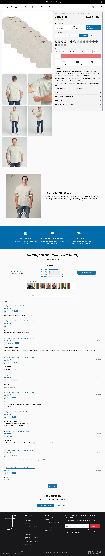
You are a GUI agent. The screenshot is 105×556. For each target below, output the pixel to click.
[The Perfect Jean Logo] (10, 6)
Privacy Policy (92, 531)
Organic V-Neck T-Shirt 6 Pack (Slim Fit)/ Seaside (20, 338)
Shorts (51, 7)
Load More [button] (52, 486)
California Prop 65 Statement (52, 522)
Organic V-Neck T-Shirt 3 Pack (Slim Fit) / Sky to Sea (20, 468)
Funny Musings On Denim (31, 541)
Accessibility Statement (50, 527)
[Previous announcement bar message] (34, 2)
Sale (59, 7)
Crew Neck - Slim (60, 35)
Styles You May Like (45, 506)
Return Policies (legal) (17, 551)
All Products (61, 13)
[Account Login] (97, 7)
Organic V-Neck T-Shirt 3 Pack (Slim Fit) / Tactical (20, 357)
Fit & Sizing (27, 531)
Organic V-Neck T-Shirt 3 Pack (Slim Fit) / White (19, 450)
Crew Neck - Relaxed (72, 35)
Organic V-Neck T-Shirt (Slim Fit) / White (17, 375)
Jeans (34, 7)
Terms (5, 551)
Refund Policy (48, 530)
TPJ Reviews (28, 534)
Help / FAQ (27, 523)
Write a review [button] (86, 273)
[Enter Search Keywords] (93, 7)
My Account (28, 544)
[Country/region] (102, 2)
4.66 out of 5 (22, 272)
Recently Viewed (60, 506)
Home (56, 13)
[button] (101, 7)
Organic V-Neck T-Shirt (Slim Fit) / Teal (17, 306)
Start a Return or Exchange (31, 526)
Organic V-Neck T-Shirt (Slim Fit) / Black (17, 431)
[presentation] (27, 89)
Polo (91, 35)
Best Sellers (26, 7)
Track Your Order (29, 518)
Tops (42, 7)
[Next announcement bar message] (71, 2)
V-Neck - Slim (83, 35)
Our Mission (28, 520)
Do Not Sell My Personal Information (12, 553)
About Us (67, 7)
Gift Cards (27, 529)
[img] (7, 308)
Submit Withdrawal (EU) (51, 525)
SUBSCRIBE (95, 526)
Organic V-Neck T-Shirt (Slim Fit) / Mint (17, 412)
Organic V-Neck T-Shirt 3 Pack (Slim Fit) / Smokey (20, 321)
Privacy (9, 551)
